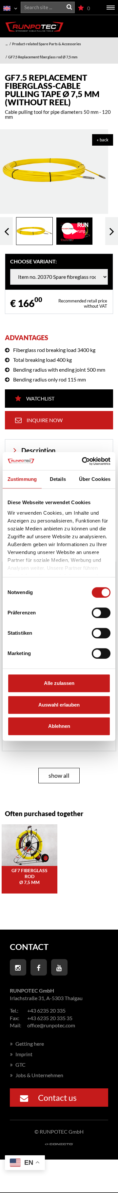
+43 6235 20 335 (46, 1010)
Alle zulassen (59, 683)
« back (102, 139)
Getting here (27, 1043)
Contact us (57, 1097)
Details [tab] (58, 479)
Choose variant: (33, 261)
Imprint (21, 1054)
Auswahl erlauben (59, 705)
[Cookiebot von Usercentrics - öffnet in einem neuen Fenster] (83, 461)
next (111, 231)
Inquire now (45, 420)
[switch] (101, 612)
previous (6, 231)
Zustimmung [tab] (22, 479)
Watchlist (40, 398)
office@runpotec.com (51, 1025)
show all (59, 775)
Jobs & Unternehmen (36, 1075)
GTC (18, 1064)
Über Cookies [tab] (94, 479)
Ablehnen (59, 726)
